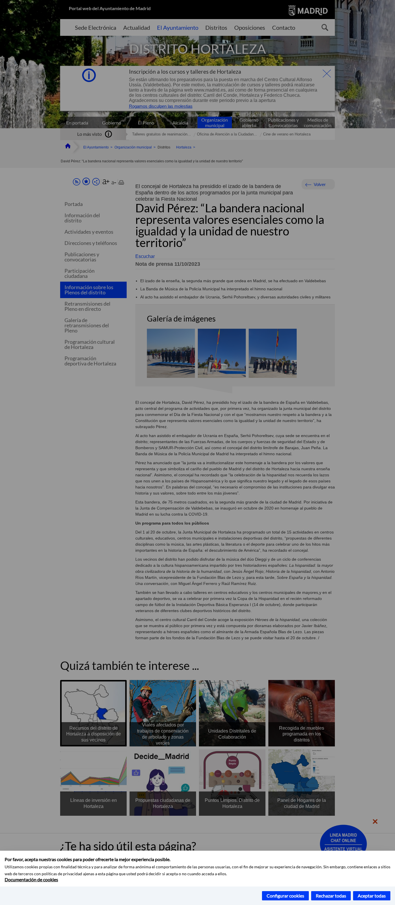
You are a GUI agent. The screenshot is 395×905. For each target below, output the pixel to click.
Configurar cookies (285, 895)
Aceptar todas (372, 895)
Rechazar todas (331, 895)
